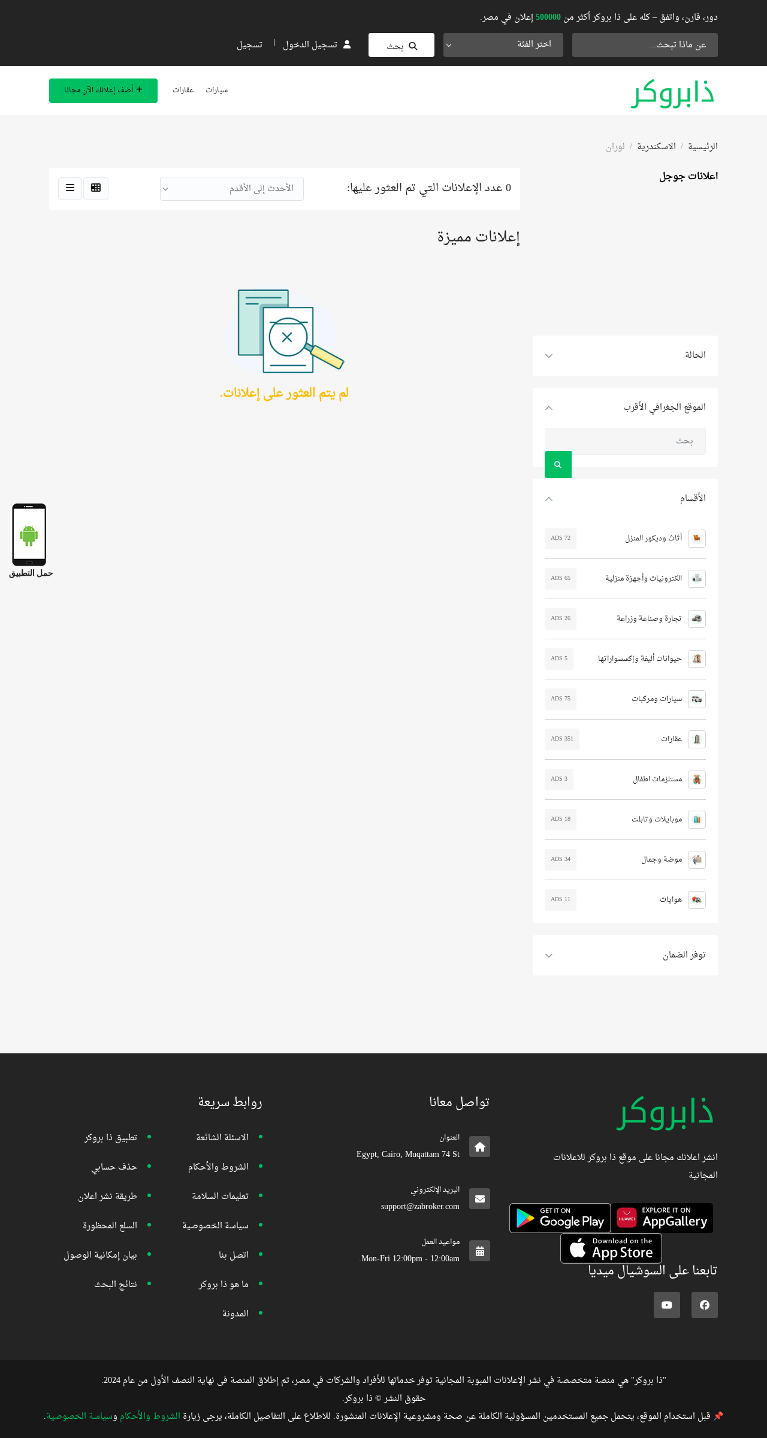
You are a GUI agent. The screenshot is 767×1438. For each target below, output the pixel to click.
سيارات (217, 90)
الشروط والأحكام (218, 1167)
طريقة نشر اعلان (107, 1197)
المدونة (235, 1314)
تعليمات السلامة (220, 1197)
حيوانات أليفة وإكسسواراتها (640, 659)
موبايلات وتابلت (657, 819)
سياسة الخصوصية (215, 1226)
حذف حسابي (114, 1167)
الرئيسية (703, 147)
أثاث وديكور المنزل (653, 538)
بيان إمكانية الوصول (100, 1255)
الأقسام (693, 499)
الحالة (695, 356)
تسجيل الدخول (310, 45)
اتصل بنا (234, 1255)
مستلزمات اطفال (657, 779)
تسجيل (249, 45)
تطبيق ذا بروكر (110, 1138)
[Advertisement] (625, 261)
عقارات (183, 90)
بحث (395, 47)
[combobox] (503, 45)
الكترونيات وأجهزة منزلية (643, 578)
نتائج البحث (115, 1285)
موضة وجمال (661, 859)
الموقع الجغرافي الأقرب (664, 408)
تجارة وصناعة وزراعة (649, 619)
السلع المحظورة (110, 1226)
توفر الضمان (684, 955)
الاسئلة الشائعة (222, 1138)
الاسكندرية (656, 147)
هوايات (671, 900)
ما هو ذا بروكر (224, 1285)
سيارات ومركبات (657, 699)
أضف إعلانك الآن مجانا (98, 90)
